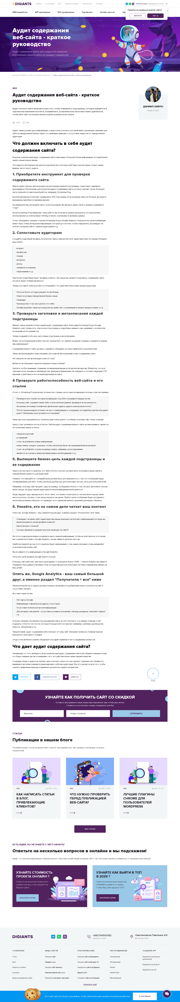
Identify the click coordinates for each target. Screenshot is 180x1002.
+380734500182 (102, 935)
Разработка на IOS (149, 970)
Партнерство (87, 4)
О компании (49, 4)
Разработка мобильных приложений (151, 958)
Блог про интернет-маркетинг (40, 75)
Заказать (50, 957)
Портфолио (87, 12)
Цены (125, 12)
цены (50, 962)
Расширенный (115, 962)
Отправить (136, 713)
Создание (89, 978)
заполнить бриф (27, 898)
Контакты (99, 4)
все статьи (90, 829)
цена (55, 973)
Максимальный (115, 978)
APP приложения (42, 12)
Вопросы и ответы (72, 4)
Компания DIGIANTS (19, 75)
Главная (39, 4)
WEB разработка (20, 12)
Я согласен (145, 996)
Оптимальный (115, 957)
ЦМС (82, 973)
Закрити (138, 16)
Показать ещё (90, 985)
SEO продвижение (66, 12)
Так (154, 16)
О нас (14, 957)
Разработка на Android (151, 965)
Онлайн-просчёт (107, 12)
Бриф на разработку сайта (22, 978)
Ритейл (112, 967)
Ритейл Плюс (115, 973)
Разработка (57, 978)
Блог (59, 4)
